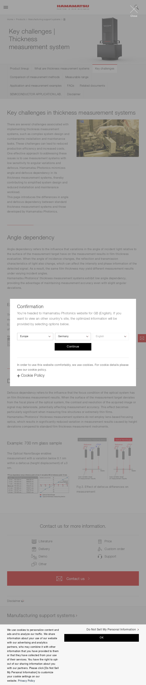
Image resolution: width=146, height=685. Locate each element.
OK (101, 638)
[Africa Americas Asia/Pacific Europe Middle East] (35, 336)
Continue (73, 346)
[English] (111, 336)
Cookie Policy (33, 376)
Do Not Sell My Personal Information (111, 629)
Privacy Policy (26, 681)
